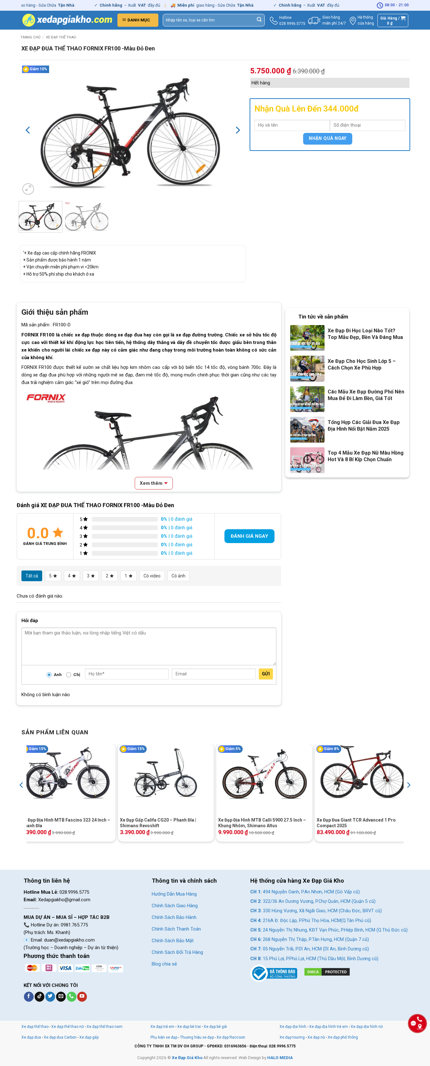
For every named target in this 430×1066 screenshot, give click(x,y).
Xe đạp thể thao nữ (68, 1026)
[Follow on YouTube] (82, 997)
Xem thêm (151, 483)
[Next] (237, 130)
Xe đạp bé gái (215, 1026)
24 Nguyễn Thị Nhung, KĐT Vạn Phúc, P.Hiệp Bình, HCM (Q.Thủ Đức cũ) (329, 930)
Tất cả (31, 575)
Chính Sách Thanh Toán (176, 929)
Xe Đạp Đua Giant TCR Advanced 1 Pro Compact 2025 (356, 822)
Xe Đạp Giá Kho (187, 1057)
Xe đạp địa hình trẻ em (328, 1026)
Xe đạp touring (292, 1037)
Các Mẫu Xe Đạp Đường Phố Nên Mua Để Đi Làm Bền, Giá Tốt (366, 395)
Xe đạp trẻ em (162, 1026)
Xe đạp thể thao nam (104, 1026)
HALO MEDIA (280, 1057)
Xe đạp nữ (316, 1037)
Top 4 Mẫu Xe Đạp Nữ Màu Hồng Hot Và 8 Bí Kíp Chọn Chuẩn (366, 456)
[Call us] (71, 997)
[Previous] (28, 130)
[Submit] (259, 20)
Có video (152, 575)
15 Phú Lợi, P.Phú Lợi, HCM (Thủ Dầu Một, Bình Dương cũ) (314, 958)
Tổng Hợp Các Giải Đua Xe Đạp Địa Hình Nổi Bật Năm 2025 (364, 425)
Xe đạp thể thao (61, 37)
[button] (137, 20)
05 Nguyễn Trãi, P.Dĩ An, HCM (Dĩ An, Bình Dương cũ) (309, 949)
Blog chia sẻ (164, 964)
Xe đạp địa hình (293, 1026)
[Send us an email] (61, 997)
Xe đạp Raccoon (231, 1037)
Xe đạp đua (31, 1037)
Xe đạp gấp (89, 1037)
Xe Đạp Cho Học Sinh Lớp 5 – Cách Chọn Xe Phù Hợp (362, 364)
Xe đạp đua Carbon (60, 1037)
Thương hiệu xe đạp (197, 1037)
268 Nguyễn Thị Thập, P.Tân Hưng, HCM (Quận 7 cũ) (309, 939)
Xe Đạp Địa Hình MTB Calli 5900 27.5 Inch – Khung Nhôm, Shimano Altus (262, 822)
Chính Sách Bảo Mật (173, 940)
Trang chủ (30, 37)
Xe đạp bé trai (189, 1026)
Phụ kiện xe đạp (163, 1037)
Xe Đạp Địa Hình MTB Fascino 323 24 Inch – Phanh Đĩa (65, 822)
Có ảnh (178, 575)
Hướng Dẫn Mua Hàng (174, 894)
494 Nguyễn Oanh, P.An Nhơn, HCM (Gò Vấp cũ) (305, 892)
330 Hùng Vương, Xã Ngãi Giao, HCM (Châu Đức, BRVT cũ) (316, 911)
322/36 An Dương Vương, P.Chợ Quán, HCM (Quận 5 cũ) (313, 901)
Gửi (266, 673)
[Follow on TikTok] (39, 997)
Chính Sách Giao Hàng (175, 905)
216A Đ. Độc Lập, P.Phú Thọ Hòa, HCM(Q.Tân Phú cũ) (310, 920)
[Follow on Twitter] (50, 997)
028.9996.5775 (292, 23)
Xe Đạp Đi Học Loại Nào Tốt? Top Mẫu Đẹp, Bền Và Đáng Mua (365, 334)
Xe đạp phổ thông (343, 1037)
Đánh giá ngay (249, 536)
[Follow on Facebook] (29, 997)
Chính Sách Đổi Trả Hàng (177, 952)
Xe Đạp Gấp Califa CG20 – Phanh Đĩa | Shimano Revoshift (158, 822)
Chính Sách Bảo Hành (174, 917)
